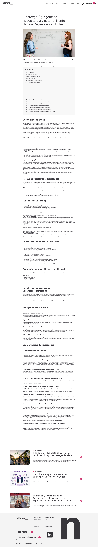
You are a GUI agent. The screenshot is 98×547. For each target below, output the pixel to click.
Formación (65, 3)
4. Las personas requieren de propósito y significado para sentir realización (41, 103)
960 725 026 (23, 532)
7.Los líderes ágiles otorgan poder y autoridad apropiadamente (39, 107)
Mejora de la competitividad (33, 90)
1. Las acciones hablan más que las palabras (36, 97)
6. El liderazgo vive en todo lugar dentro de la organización (38, 105)
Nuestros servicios (37, 519)
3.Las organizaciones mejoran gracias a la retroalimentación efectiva (40, 101)
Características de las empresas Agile (35, 80)
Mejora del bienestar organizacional (34, 92)
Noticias (72, 3)
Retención (57, 3)
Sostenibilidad (36, 526)
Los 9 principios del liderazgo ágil (32, 95)
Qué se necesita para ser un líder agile (33, 82)
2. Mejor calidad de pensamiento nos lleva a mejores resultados (39, 99)
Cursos (46, 524)
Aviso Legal (18, 543)
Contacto (35, 524)
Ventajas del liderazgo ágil (30, 86)
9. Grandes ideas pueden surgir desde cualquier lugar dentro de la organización (42, 111)
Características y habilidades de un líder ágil (34, 84)
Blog (45, 521)
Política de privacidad (28, 543)
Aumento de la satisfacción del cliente (35, 88)
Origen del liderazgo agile (32, 74)
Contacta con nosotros (87, 3)
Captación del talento (49, 3)
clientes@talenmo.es (27, 537)
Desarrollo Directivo (48, 526)
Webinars (77, 3)
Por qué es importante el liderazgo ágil (33, 76)
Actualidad (37, 450)
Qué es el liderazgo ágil (30, 72)
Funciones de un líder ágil (30, 78)
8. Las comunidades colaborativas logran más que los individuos (39, 109)
